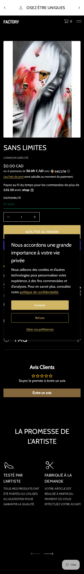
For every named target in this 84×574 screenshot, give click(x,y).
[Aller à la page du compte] (59, 22)
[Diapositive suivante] (48, 553)
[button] (68, 21)
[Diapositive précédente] (4, 8)
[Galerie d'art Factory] (11, 21)
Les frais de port (13, 177)
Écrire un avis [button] (42, 393)
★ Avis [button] (80, 291)
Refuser (40, 318)
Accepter (39, 305)
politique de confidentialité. (39, 292)
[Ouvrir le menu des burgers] (79, 21)
